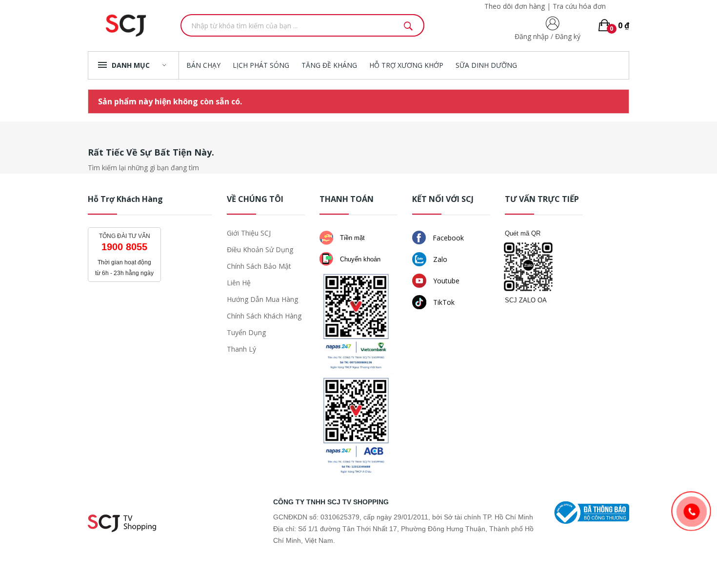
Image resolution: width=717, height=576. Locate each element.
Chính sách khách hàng (264, 315)
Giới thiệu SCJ (249, 233)
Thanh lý (241, 349)
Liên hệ (239, 282)
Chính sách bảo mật (259, 266)
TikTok (443, 302)
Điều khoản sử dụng (260, 249)
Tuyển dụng (246, 332)
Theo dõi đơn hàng (514, 6)
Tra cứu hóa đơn (579, 6)
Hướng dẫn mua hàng (262, 299)
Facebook (447, 237)
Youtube (445, 280)
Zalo (439, 259)
